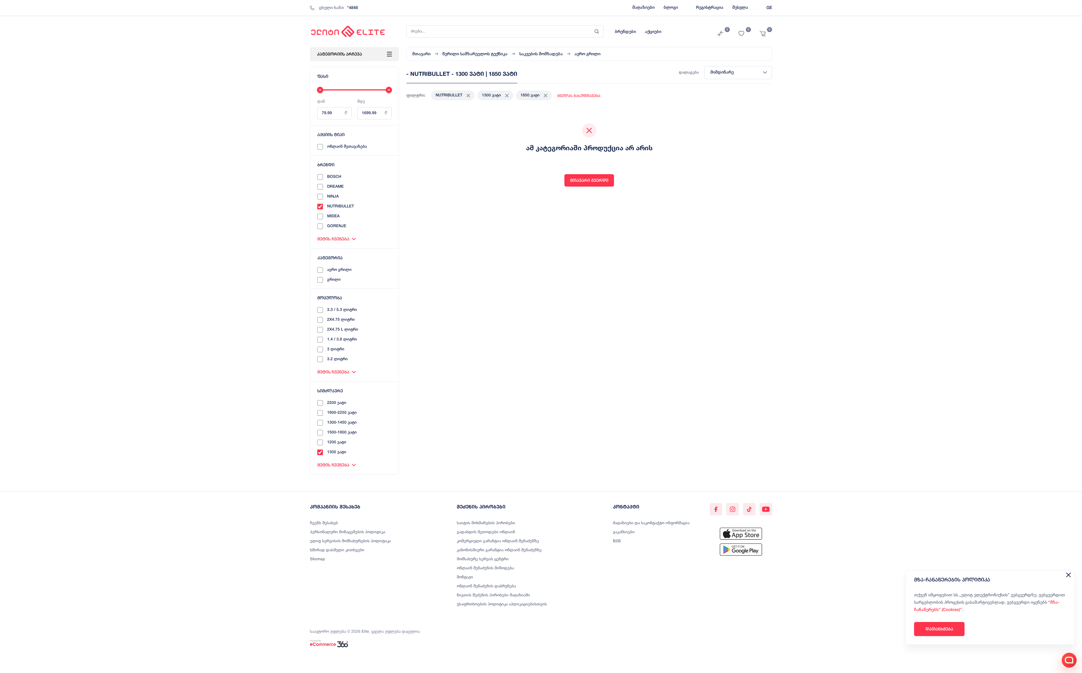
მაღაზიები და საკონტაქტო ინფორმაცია (651, 523)
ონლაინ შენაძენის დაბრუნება (486, 586)
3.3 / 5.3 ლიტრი (342, 310)
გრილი (334, 280)
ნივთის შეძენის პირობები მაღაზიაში (493, 595)
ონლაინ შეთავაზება (347, 147)
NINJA (333, 196)
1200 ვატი (336, 442)
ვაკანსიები (624, 532)
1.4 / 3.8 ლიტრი (342, 339)
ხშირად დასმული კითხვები (337, 550)
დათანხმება (939, 629)
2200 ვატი (336, 403)
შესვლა (740, 8)
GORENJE (336, 226)
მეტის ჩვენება (333, 239)
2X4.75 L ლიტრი (342, 329)
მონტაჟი (465, 577)
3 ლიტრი (335, 349)
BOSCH (334, 177)
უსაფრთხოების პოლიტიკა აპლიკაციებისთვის (502, 604)
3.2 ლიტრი (337, 359)
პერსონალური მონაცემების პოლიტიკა (347, 532)
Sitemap (317, 559)
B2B (617, 541)
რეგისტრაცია (709, 8)
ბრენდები (625, 32)
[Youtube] (766, 509)
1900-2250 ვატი (342, 413)
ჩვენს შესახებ (324, 523)
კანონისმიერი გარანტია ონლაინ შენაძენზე (499, 550)
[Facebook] (716, 509)
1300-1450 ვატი (342, 422)
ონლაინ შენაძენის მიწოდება (485, 568)
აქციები (653, 32)
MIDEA (333, 216)
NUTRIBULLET (340, 206)
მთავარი (421, 54)
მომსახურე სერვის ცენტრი (483, 559)
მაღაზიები (643, 8)
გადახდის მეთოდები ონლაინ (486, 532)
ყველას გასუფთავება (578, 95)
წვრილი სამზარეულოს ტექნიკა (474, 54)
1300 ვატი (336, 452)
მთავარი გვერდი (589, 180)
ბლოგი (671, 8)
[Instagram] (732, 509)
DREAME (335, 187)
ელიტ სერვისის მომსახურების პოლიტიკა (350, 541)
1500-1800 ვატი (342, 432)
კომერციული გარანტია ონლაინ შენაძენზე (498, 541)
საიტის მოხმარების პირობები (486, 523)
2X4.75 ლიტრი (341, 320)
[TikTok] (749, 509)
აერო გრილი (339, 270)
